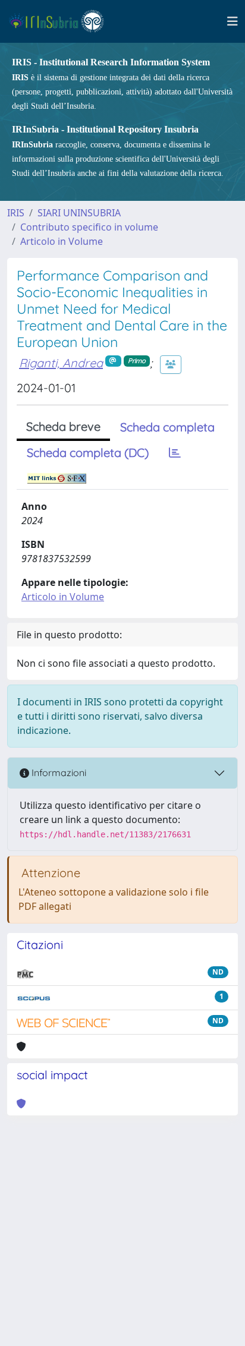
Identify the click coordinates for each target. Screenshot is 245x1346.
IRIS (15, 212)
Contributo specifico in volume (89, 227)
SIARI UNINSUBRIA (79, 212)
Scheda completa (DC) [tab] (88, 452)
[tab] (175, 452)
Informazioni (57, 772)
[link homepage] (61, 21)
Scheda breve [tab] (63, 426)
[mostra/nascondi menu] (232, 21)
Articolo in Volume (61, 241)
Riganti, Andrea (61, 362)
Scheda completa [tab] (167, 427)
